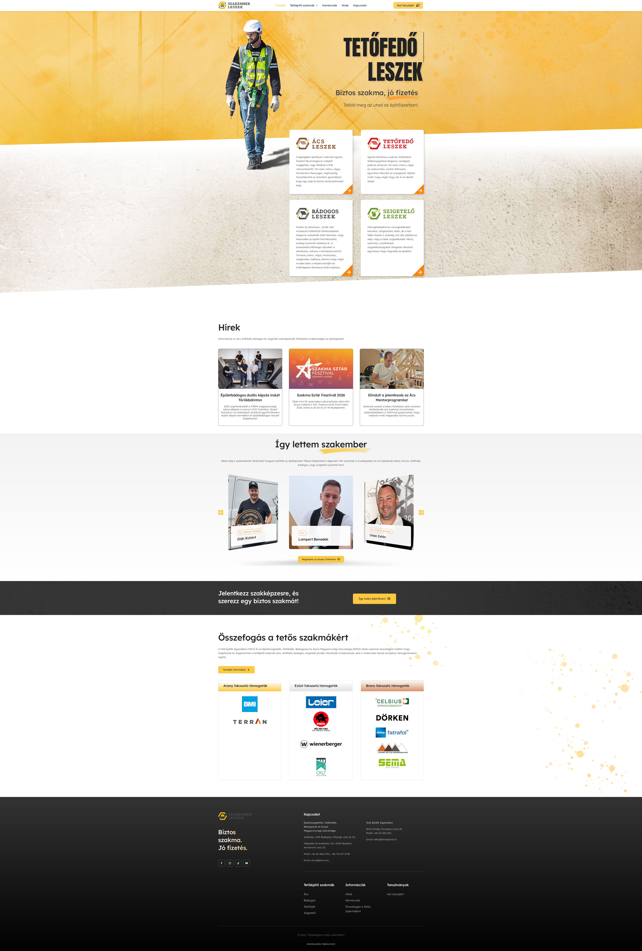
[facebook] (221, 863)
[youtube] (246, 863)
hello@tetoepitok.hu (385, 839)
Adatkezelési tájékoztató (321, 943)
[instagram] (230, 863)
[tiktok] (238, 863)
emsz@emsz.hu (320, 860)
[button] (220, 512)
